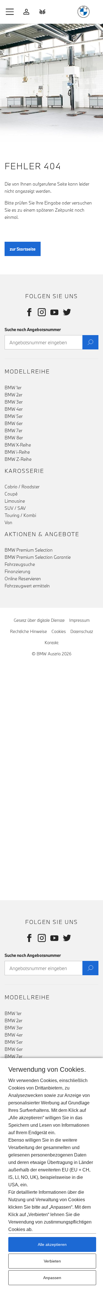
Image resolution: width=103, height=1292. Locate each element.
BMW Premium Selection (29, 550)
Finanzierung (17, 571)
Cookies (59, 631)
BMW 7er (13, 430)
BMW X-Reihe (18, 445)
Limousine (15, 501)
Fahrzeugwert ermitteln (27, 586)
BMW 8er (14, 438)
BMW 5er (14, 416)
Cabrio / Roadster (22, 486)
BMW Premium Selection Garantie (38, 557)
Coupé (11, 494)
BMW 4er (14, 409)
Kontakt (51, 642)
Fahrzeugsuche (20, 564)
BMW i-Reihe (17, 452)
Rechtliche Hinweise (28, 631)
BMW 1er (13, 387)
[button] (10, 11)
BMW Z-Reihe (18, 459)
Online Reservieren (23, 578)
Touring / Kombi (20, 515)
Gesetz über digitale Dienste (39, 620)
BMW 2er (13, 395)
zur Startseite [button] (22, 249)
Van (8, 522)
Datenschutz (81, 631)
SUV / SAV (15, 508)
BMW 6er (14, 423)
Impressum (79, 620)
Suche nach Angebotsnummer (33, 329)
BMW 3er (14, 402)
